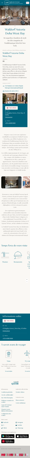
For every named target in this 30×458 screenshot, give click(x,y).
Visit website (12, 108)
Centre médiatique (21, 403)
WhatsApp (20, 428)
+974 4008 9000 (10, 123)
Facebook (5, 422)
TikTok (5, 428)
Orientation (8, 117)
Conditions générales (6, 392)
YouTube (20, 425)
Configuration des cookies (6, 414)
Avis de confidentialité (7, 395)
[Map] (15, 295)
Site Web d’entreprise (7, 398)
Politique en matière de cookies (7, 401)
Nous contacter (20, 400)
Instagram (20, 422)
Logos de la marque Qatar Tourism (6, 405)
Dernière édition (20, 392)
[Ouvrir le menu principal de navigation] (26, 8)
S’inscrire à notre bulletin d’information (7, 410)
